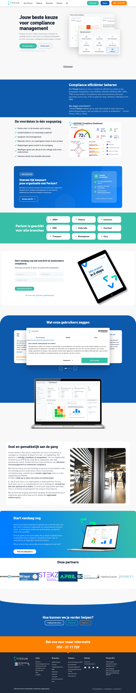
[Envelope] (85, 667)
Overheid (54, 674)
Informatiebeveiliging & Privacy (74, 670)
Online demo (45, 46)
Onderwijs (55, 671)
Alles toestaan (94, 360)
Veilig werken (72, 676)
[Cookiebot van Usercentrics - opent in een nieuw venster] (99, 331)
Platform (39, 3)
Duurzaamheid (72, 664)
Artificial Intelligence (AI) (75, 662)
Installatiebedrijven (57, 667)
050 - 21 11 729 (68, 647)
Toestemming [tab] (40, 337)
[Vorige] (61, 368)
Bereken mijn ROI (27, 199)
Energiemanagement (74, 667)
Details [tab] (68, 337)
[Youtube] (97, 667)
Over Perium (28, 3)
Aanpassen (66, 360)
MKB (53, 669)
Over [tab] (95, 337)
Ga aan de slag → (28, 46)
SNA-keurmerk (72, 673)
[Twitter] (93, 667)
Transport (55, 676)
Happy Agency (45, 688)
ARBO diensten (56, 662)
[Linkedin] (89, 667)
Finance (54, 664)
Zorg (53, 681)
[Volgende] (75, 368)
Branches (49, 3)
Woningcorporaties (57, 679)
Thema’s (59, 3)
